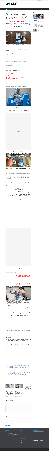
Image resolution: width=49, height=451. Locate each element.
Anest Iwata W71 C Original (37, 22)
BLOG (20, 433)
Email (6, 416)
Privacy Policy (22, 440)
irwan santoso (38, 24)
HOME (20, 432)
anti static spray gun (14, 0)
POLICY (21, 439)
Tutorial (21, 437)
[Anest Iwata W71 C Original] (38, 16)
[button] (11, 9)
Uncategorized (35, 20)
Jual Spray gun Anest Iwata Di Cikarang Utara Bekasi (19, 24)
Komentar (7, 403)
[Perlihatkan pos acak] (43, 9)
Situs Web (7, 419)
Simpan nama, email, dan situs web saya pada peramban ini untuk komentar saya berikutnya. (18, 423)
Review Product (22, 434)
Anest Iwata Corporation (36, 440)
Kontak (21, 445)
